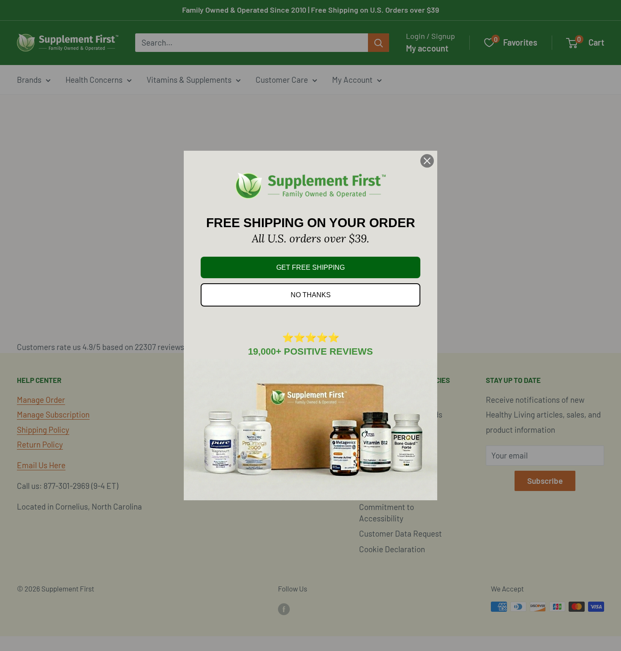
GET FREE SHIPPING (310, 267)
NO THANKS (311, 294)
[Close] (427, 161)
